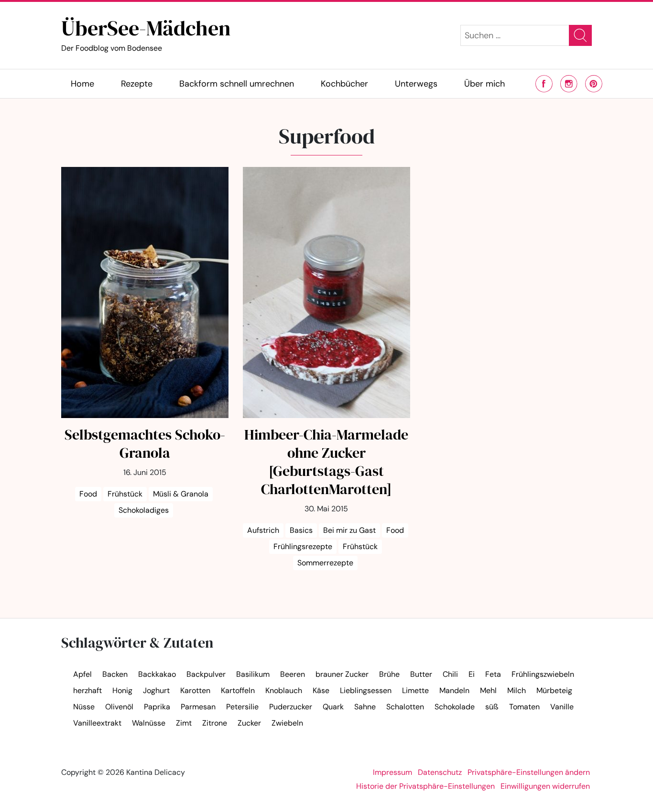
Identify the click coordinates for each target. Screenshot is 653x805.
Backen (115, 674)
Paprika (157, 707)
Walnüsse (148, 723)
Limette (415, 690)
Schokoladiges (144, 510)
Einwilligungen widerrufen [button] (545, 786)
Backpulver (206, 674)
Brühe (389, 674)
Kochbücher (344, 83)
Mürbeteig (554, 690)
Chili (450, 674)
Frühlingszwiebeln (543, 674)
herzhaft (87, 690)
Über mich (484, 83)
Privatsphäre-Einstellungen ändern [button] (529, 772)
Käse (321, 690)
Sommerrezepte (325, 563)
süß (492, 707)
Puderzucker (290, 707)
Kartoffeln (238, 690)
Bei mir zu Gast (349, 530)
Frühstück (125, 494)
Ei (471, 674)
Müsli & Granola (180, 494)
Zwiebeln (287, 723)
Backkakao (157, 674)
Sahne (365, 707)
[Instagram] (568, 83)
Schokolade (455, 707)
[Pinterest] (593, 83)
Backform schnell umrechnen (236, 83)
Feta (493, 674)
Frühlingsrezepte (302, 546)
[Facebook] (544, 83)
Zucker (249, 723)
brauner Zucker (342, 674)
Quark (333, 707)
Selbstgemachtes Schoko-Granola (145, 444)
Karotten (195, 690)
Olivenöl (119, 707)
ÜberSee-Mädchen (145, 33)
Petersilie (242, 707)
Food (88, 494)
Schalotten (405, 707)
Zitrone (214, 723)
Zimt (184, 723)
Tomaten (524, 707)
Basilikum (253, 674)
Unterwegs (416, 83)
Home (82, 83)
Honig (122, 690)
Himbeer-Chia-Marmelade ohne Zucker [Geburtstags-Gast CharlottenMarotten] (326, 462)
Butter (421, 674)
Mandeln (454, 690)
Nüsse (84, 707)
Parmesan (198, 707)
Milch (516, 690)
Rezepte (136, 83)
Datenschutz (440, 772)
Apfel (82, 674)
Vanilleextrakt (97, 723)
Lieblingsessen (366, 690)
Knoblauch (283, 690)
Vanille (562, 707)
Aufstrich (263, 530)
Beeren (292, 674)
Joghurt (156, 690)
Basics (301, 530)
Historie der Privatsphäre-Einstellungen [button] (425, 786)
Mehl (488, 690)
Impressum (392, 772)
